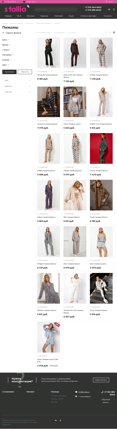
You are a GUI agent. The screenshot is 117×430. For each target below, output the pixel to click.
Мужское (8, 92)
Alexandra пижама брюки (47, 75)
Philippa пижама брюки (46, 264)
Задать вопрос (101, 380)
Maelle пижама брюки (99, 75)
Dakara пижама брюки (73, 171)
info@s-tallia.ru (31, 2)
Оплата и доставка (58, 396)
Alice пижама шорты (98, 264)
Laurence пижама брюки (47, 124)
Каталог (31, 392)
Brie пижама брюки (71, 217)
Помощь (55, 392)
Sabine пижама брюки (46, 217)
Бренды (54, 402)
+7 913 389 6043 (93, 10)
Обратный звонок (105, 401)
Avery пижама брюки (98, 310)
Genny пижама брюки (99, 171)
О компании (8, 392)
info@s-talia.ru (84, 392)
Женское (8, 86)
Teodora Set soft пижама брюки (73, 311)
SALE (6, 80)
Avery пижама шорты (72, 124)
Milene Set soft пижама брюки (73, 76)
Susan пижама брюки (98, 217)
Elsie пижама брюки (72, 264)
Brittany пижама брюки (46, 310)
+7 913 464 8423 (93, 7)
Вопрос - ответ (57, 399)
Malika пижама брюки (46, 171)
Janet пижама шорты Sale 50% (47, 360)
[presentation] (39, 53)
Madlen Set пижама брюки (101, 124)
